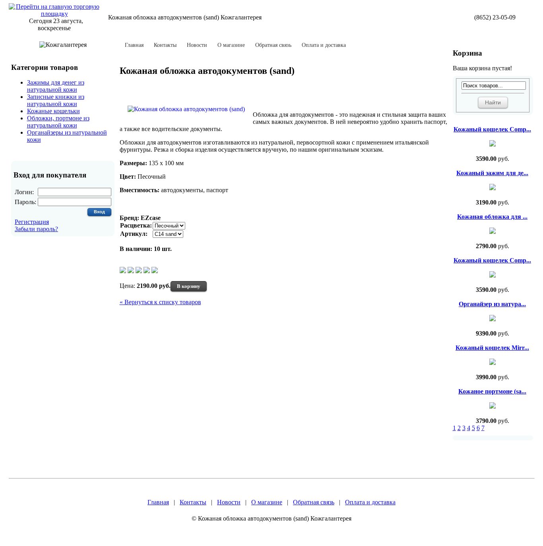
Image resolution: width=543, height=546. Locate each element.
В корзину (188, 286)
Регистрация (32, 221)
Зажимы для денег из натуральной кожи (55, 86)
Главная (134, 45)
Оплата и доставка (324, 45)
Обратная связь (273, 45)
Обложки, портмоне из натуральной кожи (58, 122)
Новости (197, 45)
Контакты (165, 45)
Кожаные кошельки (53, 111)
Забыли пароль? (36, 229)
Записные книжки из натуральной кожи (55, 100)
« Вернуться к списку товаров (160, 302)
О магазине (231, 45)
